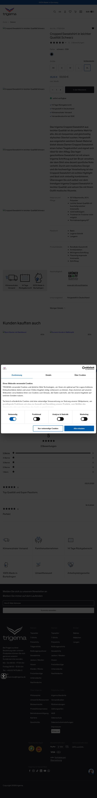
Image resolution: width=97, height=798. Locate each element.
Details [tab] (48, 375)
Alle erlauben (79, 428)
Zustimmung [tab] (17, 375)
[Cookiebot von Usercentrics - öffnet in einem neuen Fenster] (84, 368)
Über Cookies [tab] (80, 375)
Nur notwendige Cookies (48, 428)
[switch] (36, 419)
